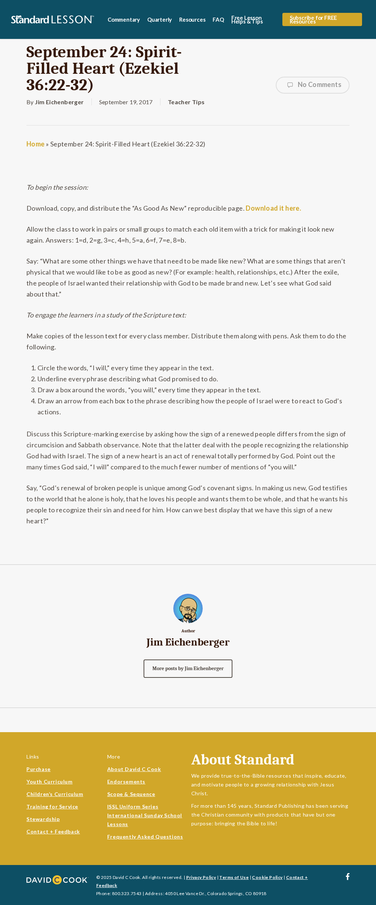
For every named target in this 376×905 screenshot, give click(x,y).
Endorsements (126, 781)
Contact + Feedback (53, 831)
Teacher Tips (186, 101)
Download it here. (273, 208)
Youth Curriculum (49, 781)
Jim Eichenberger (59, 101)
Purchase (38, 769)
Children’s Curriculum (54, 794)
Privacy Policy (201, 877)
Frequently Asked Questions (145, 836)
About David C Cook (134, 769)
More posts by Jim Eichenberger (188, 668)
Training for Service (52, 806)
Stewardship (43, 819)
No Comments (318, 84)
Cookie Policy (267, 877)
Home (35, 144)
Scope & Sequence (131, 794)
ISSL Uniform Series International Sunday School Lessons (144, 815)
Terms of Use (234, 877)
